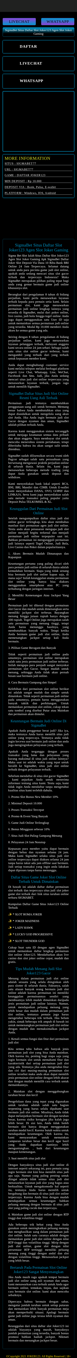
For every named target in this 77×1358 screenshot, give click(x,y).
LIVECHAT (19, 21)
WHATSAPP (58, 21)
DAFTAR (27, 46)
